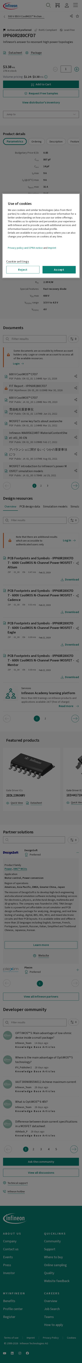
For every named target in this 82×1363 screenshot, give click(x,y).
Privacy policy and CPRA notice (25, 248)
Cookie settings (17, 262)
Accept (59, 270)
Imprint (52, 248)
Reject (22, 270)
